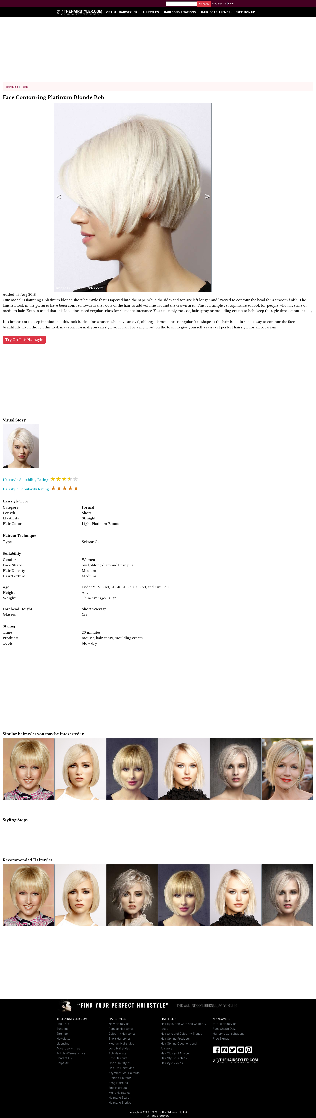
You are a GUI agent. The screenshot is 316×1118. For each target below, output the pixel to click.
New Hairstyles (119, 1024)
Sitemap (62, 1033)
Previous (58, 197)
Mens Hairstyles (119, 1092)
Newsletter (64, 1038)
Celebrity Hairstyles (122, 1033)
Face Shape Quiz (224, 1028)
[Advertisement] (158, 51)
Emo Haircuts (118, 1087)
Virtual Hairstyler (121, 12)
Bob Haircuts (117, 1053)
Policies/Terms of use (71, 1053)
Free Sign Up (219, 3)
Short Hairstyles (120, 1038)
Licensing (63, 1043)
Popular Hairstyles (121, 1028)
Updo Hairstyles (120, 1063)
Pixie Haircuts (118, 1058)
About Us (63, 1024)
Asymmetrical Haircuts (124, 1073)
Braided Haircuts (120, 1078)
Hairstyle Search (120, 1097)
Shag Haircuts (118, 1083)
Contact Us (64, 1058)
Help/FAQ (63, 1063)
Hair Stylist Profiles (174, 1058)
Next (207, 197)
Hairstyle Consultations (228, 1033)
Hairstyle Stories (120, 1102)
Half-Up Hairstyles (121, 1068)
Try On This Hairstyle (24, 340)
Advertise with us (68, 1048)
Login (231, 3)
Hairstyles (149, 12)
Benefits (62, 1028)
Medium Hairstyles (121, 1043)
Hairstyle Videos (172, 1063)
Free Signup (221, 1038)
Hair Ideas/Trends (215, 12)
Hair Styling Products (175, 1038)
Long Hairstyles (119, 1048)
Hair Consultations (180, 12)
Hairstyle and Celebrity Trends (181, 1033)
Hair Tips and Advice (175, 1053)
